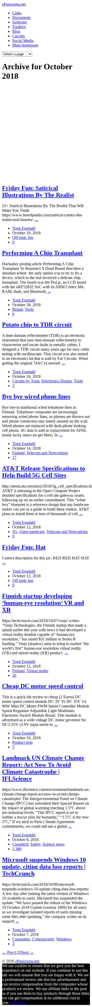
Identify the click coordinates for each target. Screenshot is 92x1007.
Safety (35, 844)
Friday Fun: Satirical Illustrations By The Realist (38, 191)
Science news (53, 844)
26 (14, 675)
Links (16, 13)
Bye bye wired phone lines (36, 396)
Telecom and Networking (47, 453)
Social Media (22, 40)
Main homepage (25, 45)
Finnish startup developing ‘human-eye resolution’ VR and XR (43, 603)
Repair (17, 309)
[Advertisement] (46, 132)
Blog (16, 31)
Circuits (18, 36)
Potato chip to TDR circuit (37, 324)
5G (14, 531)
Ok (11, 1002)
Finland (18, 453)
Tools (29, 309)
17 (14, 457)
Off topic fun (22, 237)
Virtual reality (38, 671)
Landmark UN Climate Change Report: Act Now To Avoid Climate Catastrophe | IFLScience (43, 768)
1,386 (16, 849)
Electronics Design (56, 381)
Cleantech (20, 844)
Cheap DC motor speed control (42, 686)
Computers (21, 939)
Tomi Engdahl (23, 228)
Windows (64, 939)
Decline (20, 1002)
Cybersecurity (43, 939)
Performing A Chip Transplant (42, 253)
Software (19, 22)
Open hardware (31, 531)
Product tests (22, 742)
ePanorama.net (14, 4)
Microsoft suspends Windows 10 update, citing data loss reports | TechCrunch (44, 866)
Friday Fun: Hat (23, 547)
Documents (21, 17)
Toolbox (19, 27)
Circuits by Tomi (25, 381)
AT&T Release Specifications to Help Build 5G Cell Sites (43, 472)
